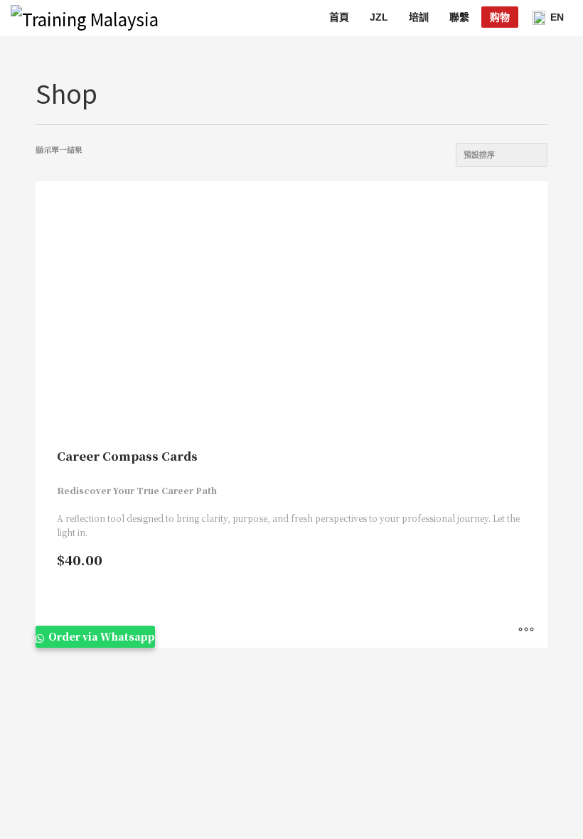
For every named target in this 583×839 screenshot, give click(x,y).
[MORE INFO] (526, 630)
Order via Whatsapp (100, 636)
